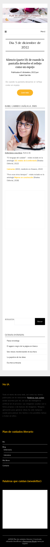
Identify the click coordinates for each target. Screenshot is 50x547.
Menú (43, 31)
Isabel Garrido (25, 75)
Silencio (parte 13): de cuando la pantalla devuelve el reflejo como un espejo (25, 63)
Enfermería (8, 450)
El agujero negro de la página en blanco (22, 346)
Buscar (40, 321)
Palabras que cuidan (35, 398)
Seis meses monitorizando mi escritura (22, 352)
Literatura (7, 455)
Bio (4, 442)
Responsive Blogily (30, 541)
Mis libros (6, 460)
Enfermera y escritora (13, 153)
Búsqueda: (9, 319)
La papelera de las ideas (16, 357)
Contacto (6, 466)
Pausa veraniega (13, 341)
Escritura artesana (14, 363)
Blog (4, 447)
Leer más (25, 92)
